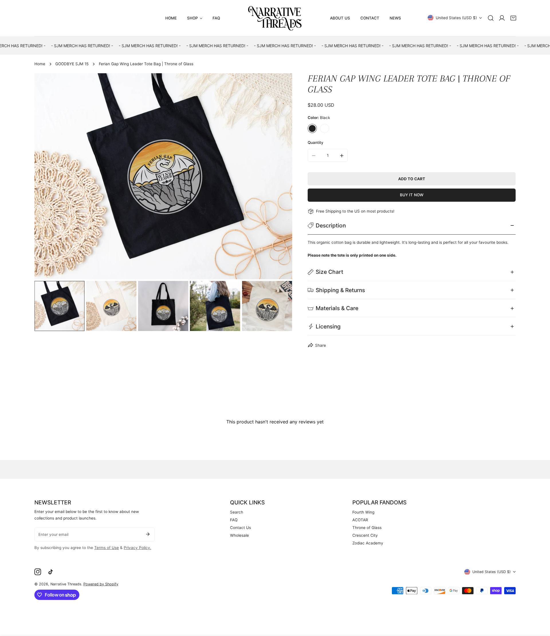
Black (312, 128)
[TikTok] (52, 572)
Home (39, 64)
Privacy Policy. (137, 547)
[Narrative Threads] (275, 18)
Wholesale (239, 535)
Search (236, 512)
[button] (513, 18)
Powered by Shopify (100, 584)
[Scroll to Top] (540, 606)
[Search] (490, 18)
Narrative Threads (65, 584)
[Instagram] (38, 572)
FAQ (233, 520)
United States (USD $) (456, 17)
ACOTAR (360, 520)
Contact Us (240, 527)
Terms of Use (106, 547)
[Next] (280, 177)
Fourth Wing (363, 512)
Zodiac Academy (367, 543)
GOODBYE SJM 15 (72, 64)
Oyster (324, 128)
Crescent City (365, 535)
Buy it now (411, 195)
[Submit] (147, 534)
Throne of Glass (367, 527)
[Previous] (46, 177)
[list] (163, 176)
